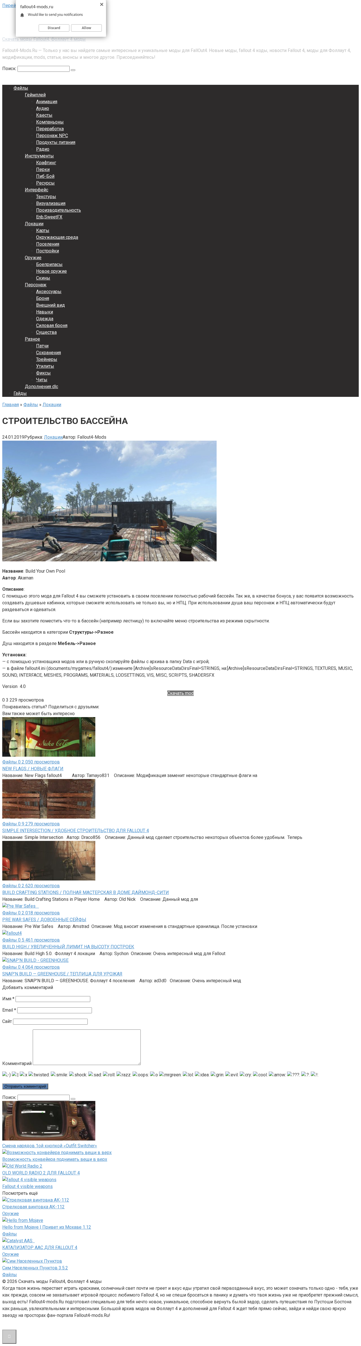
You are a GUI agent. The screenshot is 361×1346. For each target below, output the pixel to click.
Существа (46, 332)
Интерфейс (36, 189)
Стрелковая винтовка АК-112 (33, 1206)
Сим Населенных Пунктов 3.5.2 (35, 1268)
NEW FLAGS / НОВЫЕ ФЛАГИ (32, 768)
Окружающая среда (57, 237)
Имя (8, 998)
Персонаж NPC (52, 135)
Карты (42, 230)
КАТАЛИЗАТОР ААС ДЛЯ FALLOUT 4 (39, 1247)
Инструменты (39, 156)
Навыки (44, 312)
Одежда (44, 318)
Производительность (58, 210)
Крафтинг (46, 162)
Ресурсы (45, 183)
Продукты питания (55, 142)
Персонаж (36, 284)
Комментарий (17, 1063)
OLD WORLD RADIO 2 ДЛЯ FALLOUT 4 (41, 1173)
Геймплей (35, 95)
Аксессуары (48, 291)
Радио (42, 149)
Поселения (47, 244)
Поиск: (9, 68)
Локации (34, 223)
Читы (41, 379)
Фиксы (43, 373)
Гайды (20, 393)
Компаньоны (50, 122)
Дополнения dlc (41, 386)
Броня (42, 298)
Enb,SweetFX (49, 217)
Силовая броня (51, 325)
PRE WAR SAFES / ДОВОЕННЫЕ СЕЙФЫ (44, 919)
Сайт (7, 1021)
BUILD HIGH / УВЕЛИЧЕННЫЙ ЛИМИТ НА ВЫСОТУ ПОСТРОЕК (68, 946)
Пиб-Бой (45, 176)
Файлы (21, 88)
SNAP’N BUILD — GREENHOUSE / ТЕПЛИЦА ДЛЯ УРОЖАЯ (62, 974)
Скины (43, 278)
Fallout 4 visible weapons (27, 1186)
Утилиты (45, 366)
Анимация (46, 101)
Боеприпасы (49, 264)
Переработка (50, 128)
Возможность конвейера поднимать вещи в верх (54, 1159)
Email (9, 1010)
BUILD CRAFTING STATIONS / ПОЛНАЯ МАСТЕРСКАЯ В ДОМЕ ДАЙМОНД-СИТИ (85, 892)
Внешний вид (50, 305)
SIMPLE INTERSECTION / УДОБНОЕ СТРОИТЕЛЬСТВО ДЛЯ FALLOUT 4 (75, 830)
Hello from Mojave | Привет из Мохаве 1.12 (46, 1227)
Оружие (33, 257)
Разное (32, 339)
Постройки (47, 251)
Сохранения (48, 352)
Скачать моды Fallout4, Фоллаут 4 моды (44, 39)
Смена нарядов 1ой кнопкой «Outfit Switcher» (49, 1145)
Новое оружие (51, 271)
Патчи (42, 346)
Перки (43, 169)
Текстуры (46, 196)
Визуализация (50, 203)
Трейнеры (46, 359)
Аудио (42, 108)
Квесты (44, 115)
